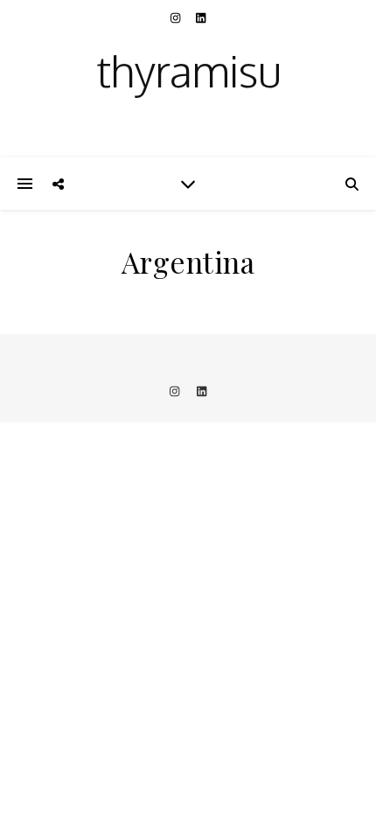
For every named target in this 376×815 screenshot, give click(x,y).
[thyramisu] (188, 78)
